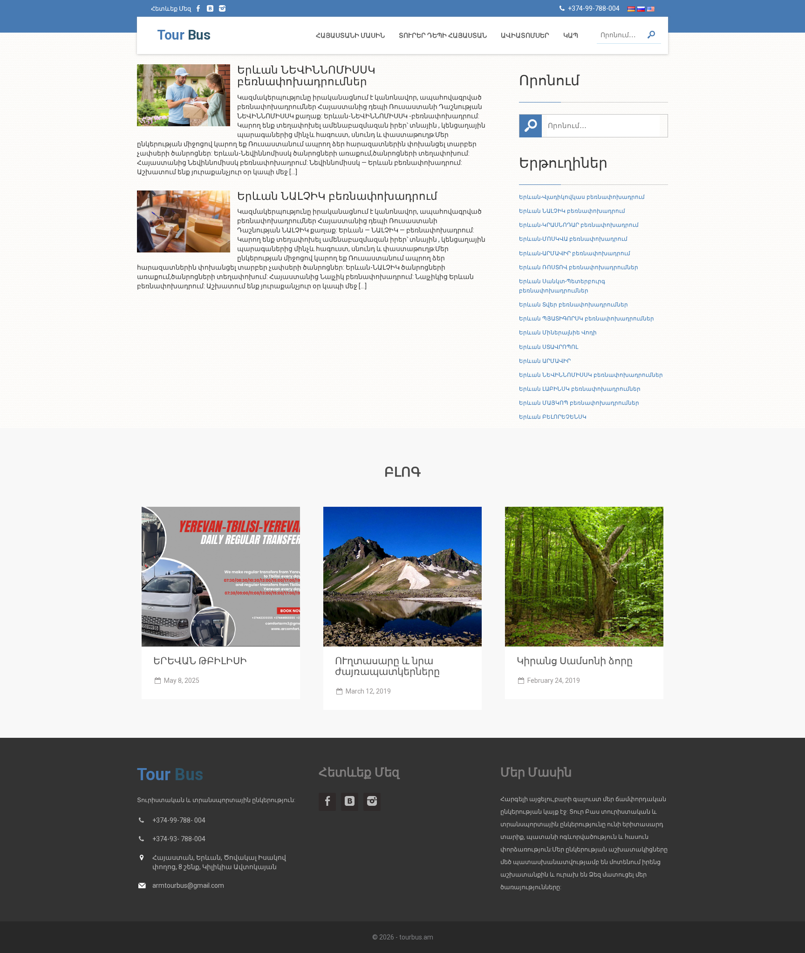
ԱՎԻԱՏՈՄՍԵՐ (525, 35)
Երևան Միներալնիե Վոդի (558, 332)
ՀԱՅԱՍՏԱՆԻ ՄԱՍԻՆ (350, 35)
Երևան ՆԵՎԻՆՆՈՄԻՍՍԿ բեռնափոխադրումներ (591, 375)
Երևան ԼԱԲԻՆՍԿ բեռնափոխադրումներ (580, 389)
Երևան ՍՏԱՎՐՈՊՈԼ (548, 347)
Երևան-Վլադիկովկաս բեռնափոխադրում (582, 197)
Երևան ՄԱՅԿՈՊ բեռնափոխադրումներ (579, 403)
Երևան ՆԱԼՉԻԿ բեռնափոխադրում (572, 211)
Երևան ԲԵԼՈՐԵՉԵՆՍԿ (553, 417)
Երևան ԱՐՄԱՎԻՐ (545, 361)
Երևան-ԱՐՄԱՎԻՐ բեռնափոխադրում (574, 253)
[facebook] (198, 8)
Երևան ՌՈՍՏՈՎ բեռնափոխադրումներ (578, 267)
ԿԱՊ (570, 35)
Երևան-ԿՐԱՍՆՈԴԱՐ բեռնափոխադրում (579, 225)
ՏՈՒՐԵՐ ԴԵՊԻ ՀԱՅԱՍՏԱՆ (443, 35)
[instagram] (222, 8)
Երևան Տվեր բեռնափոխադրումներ (573, 304)
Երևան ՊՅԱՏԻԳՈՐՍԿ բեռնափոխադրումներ (586, 318)
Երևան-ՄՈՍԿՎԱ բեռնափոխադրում (573, 239)
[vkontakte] (210, 8)
